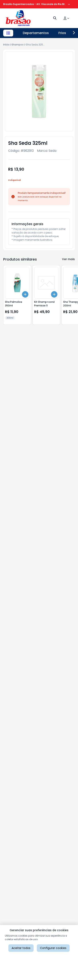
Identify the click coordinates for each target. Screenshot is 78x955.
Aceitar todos (21, 948)
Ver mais (68, 259)
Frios (62, 33)
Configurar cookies (53, 948)
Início (6, 44)
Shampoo (18, 44)
